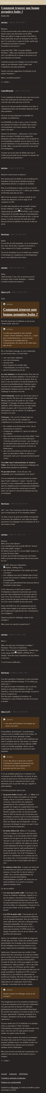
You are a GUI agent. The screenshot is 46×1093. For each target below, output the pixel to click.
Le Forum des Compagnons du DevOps (15, 2)
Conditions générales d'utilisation (13, 1078)
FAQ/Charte (23, 1074)
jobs (7, 16)
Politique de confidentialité (11, 1082)
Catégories (13, 1074)
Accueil (4, 1074)
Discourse (14, 1087)
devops (3, 16)
